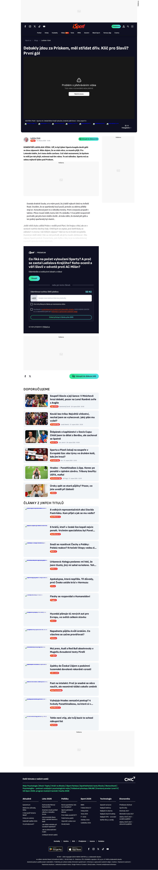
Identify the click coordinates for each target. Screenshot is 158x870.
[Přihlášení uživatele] (124, 26)
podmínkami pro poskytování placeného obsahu (58, 309)
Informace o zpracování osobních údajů (99, 862)
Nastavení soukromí (124, 862)
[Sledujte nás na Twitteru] (34, 26)
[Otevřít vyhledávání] (128, 26)
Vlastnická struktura (48, 864)
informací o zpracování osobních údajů (64, 311)
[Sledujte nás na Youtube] (44, 26)
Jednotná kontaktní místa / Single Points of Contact (71, 864)
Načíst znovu (79, 94)
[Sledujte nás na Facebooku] (25, 26)
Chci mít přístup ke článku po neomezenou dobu (49, 304)
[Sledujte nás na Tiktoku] (39, 26)
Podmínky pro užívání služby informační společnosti (70, 862)
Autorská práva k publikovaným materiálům (40, 862)
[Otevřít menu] (132, 26)
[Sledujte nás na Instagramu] (30, 26)
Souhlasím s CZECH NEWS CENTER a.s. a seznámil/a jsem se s (61, 310)
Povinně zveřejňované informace (106, 864)
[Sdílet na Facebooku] (25, 376)
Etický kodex (91, 864)
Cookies (114, 862)
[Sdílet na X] (30, 376)
